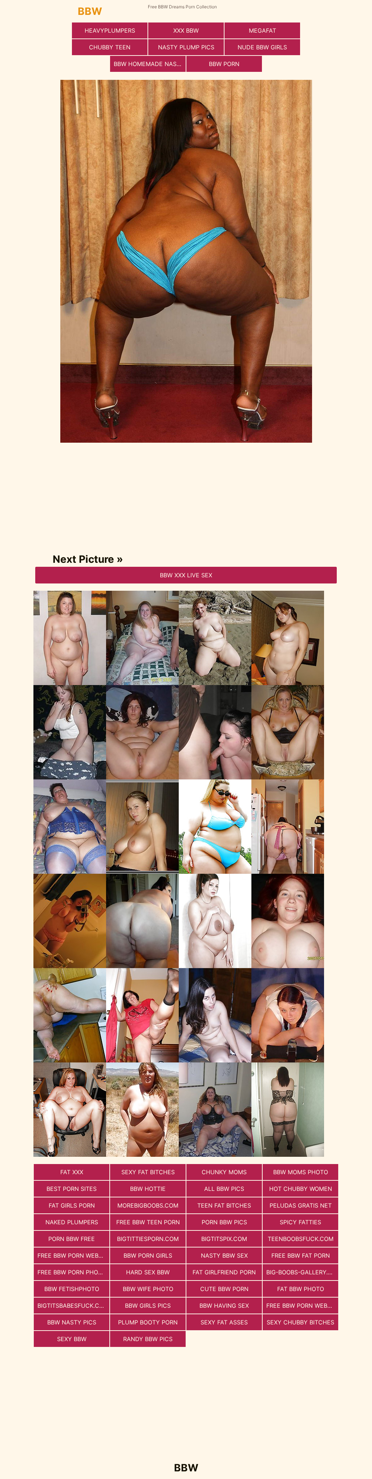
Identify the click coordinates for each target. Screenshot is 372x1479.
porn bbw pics (224, 1222)
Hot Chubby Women (300, 1188)
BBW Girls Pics (148, 1305)
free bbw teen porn (148, 1222)
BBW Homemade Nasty (149, 63)
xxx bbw (186, 30)
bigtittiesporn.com (148, 1238)
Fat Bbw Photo (300, 1288)
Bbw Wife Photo (148, 1288)
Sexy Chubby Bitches (300, 1322)
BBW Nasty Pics (71, 1322)
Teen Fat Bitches (224, 1205)
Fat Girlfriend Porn (224, 1272)
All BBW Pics (224, 1188)
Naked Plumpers (71, 1222)
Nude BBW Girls (262, 47)
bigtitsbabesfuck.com (73, 1305)
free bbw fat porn (300, 1255)
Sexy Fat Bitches (148, 1172)
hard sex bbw (148, 1272)
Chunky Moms (224, 1172)
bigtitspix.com (224, 1238)
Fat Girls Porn (72, 1205)
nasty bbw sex (224, 1255)
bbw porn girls (148, 1255)
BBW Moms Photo (300, 1172)
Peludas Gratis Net (301, 1205)
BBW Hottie (148, 1188)
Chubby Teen (109, 47)
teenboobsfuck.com (300, 1238)
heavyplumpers (110, 30)
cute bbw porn (224, 1288)
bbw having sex (224, 1305)
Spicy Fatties (300, 1222)
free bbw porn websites (302, 1305)
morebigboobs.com (147, 1205)
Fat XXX (71, 1172)
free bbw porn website (73, 1255)
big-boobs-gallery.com (302, 1272)
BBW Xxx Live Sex (186, 575)
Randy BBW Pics (148, 1339)
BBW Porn (224, 63)
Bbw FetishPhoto (71, 1288)
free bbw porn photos (73, 1272)
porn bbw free (71, 1238)
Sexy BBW (71, 1339)
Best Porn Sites (71, 1188)
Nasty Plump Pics (186, 47)
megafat (262, 30)
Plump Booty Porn (148, 1322)
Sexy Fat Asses (224, 1322)
